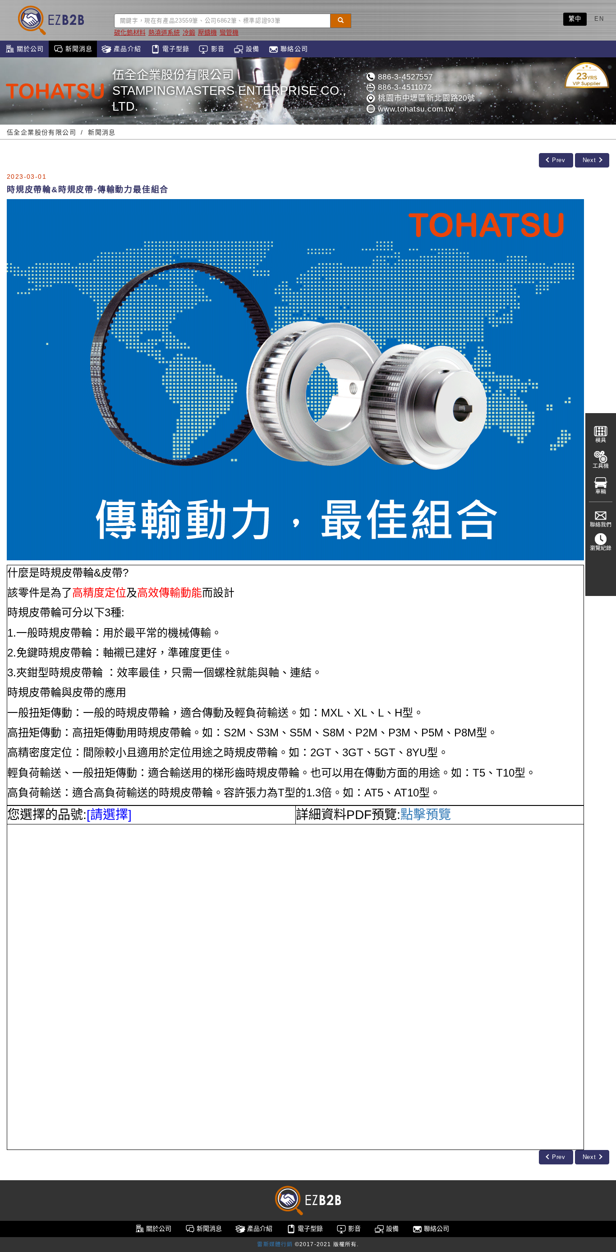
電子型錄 (175, 48)
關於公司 (29, 48)
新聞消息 (78, 48)
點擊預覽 (425, 815)
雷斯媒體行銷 (275, 1244)
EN (599, 18)
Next (590, 160)
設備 (251, 48)
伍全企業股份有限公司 (41, 132)
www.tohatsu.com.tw (414, 109)
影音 (216, 48)
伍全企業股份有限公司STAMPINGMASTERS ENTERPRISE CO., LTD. (229, 90)
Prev (557, 160)
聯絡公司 (293, 48)
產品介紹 (126, 48)
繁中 (575, 18)
